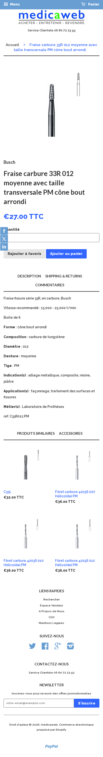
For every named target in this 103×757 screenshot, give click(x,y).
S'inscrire (86, 703)
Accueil (12, 45)
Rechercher (51, 599)
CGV (52, 617)
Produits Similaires (36, 433)
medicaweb (49, 724)
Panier (93, 4)
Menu (14, 4)
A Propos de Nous (51, 611)
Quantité (12, 229)
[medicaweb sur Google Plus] (57, 648)
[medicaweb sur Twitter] (32, 648)
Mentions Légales (51, 623)
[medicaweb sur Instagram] (70, 648)
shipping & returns (63, 276)
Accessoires (70, 433)
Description (29, 276)
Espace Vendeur (51, 605)
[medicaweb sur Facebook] (45, 648)
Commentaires (49, 285)
